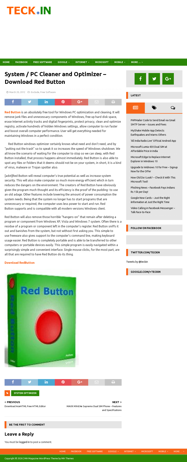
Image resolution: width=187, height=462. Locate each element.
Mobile (118, 62)
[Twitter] (154, 79)
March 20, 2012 (17, 92)
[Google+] (168, 79)
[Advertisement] (123, 29)
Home (6, 62)
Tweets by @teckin (137, 261)
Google (62, 62)
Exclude (35, 92)
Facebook (21, 62)
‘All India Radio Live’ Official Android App (153, 140)
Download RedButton (20, 262)
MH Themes (67, 458)
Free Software (42, 62)
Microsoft (102, 62)
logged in (24, 442)
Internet (81, 62)
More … (136, 62)
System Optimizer (25, 393)
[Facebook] (140, 79)
